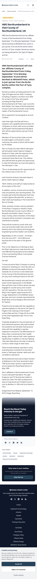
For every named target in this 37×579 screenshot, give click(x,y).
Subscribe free (18, 477)
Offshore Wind (18, 538)
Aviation (5, 456)
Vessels (15, 453)
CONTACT (9, 431)
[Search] (28, 5)
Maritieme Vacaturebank (18, 545)
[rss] (21, 442)
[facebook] (5, 442)
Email (32, 59)
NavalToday (18, 531)
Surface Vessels (11, 11)
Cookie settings (19, 575)
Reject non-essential (18, 570)
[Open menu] (33, 5)
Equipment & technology (26, 453)
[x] (9, 442)
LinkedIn (21, 59)
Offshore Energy (18, 541)
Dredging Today (18, 535)
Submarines (21, 456)
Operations (12, 456)
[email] (17, 442)
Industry (18, 512)
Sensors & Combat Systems (10, 459)
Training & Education (18, 522)
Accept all (18, 564)
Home (3, 11)
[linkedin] (13, 442)
